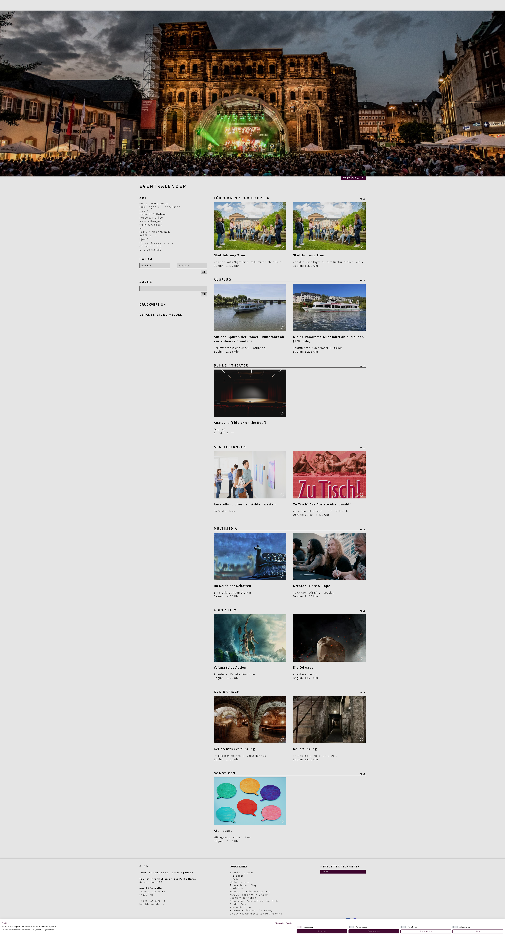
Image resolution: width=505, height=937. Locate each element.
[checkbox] (299, 927)
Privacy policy (280, 923)
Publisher (289, 923)
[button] (6, 923)
